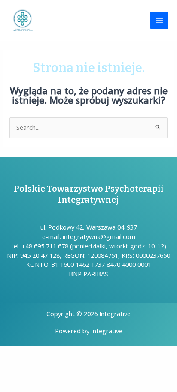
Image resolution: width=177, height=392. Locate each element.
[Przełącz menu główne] (159, 21)
